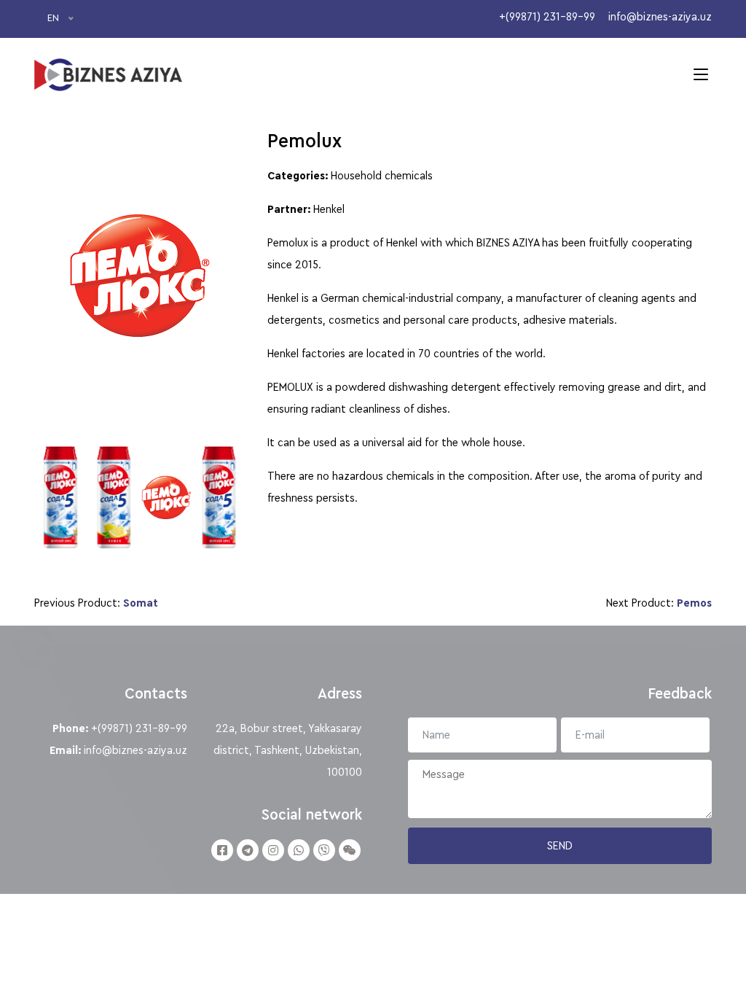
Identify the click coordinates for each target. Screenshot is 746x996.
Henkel (329, 209)
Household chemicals (382, 176)
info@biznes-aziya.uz (135, 750)
